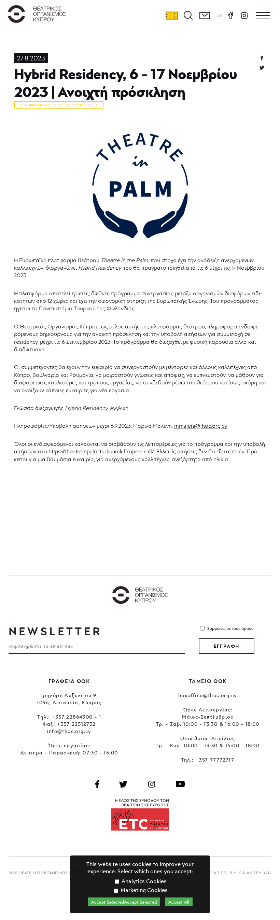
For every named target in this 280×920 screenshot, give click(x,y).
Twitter (261, 67)
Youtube (180, 784)
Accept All (178, 902)
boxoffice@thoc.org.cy (207, 695)
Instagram (244, 15)
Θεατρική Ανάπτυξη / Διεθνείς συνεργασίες (59, 105)
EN (219, 15)
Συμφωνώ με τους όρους (230, 628)
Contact (204, 15)
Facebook (230, 15)
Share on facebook (261, 58)
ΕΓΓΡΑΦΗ (226, 646)
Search (188, 15)
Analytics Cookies (143, 881)
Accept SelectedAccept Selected (124, 902)
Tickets (171, 15)
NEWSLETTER (55, 631)
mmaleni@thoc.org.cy (200, 425)
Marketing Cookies (143, 890)
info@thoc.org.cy (69, 731)
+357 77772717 (214, 760)
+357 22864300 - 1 (76, 717)
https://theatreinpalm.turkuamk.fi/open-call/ (101, 451)
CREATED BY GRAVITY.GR (237, 872)
